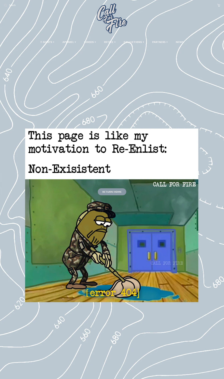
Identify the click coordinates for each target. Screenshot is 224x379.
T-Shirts (46, 41)
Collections (133, 41)
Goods (89, 41)
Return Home (112, 191)
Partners (159, 41)
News (180, 41)
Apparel (68, 41)
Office (109, 41)
